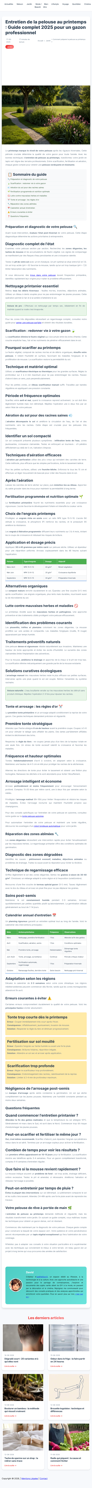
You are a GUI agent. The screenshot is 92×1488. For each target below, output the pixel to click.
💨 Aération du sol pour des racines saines (26, 187)
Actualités (8, 4)
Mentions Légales (29, 1478)
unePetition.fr (42, 1277)
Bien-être (46, 5)
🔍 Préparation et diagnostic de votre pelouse (27, 179)
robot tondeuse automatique (47, 826)
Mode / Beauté (38, 5)
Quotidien (76, 4)
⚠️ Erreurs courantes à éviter (20, 212)
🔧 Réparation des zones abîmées (22, 204)
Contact (44, 1478)
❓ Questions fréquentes (18, 216)
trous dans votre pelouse (43, 275)
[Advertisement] (47, 67)
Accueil (40, 41)
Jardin (29, 4)
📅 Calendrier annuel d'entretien (21, 208)
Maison (20, 4)
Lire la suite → (10, 1366)
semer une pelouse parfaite (28, 322)
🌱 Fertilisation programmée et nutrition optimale (29, 191)
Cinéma (87, 4)
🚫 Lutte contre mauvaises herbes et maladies (27, 196)
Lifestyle (55, 4)
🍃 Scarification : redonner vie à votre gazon (27, 183)
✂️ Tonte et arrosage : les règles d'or (23, 200)
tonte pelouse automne (33, 816)
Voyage (65, 4)
